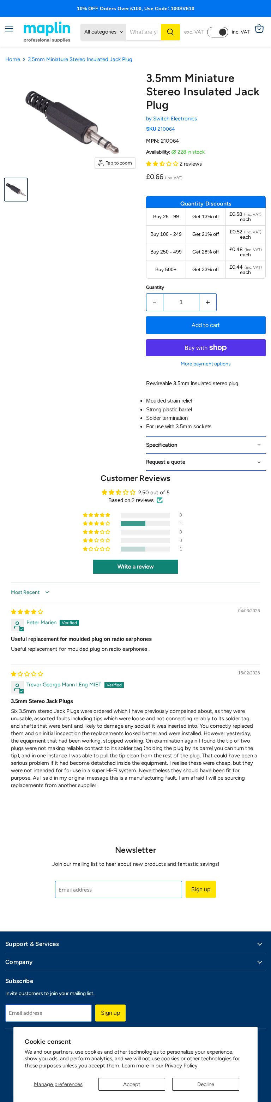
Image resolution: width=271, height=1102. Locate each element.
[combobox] (143, 32)
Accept (131, 1084)
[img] (27, 612)
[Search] (170, 32)
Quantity (155, 287)
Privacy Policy (181, 1065)
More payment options (206, 364)
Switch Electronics (175, 118)
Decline (205, 1084)
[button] (163, 164)
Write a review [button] (136, 566)
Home (12, 59)
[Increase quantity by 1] (208, 302)
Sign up (200, 889)
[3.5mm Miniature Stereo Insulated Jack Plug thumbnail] (16, 189)
